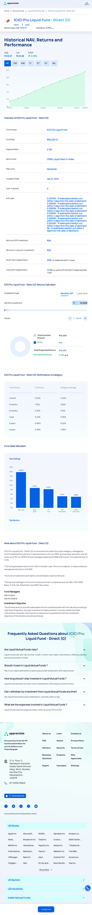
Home (6, 11)
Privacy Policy (77, 740)
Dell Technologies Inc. (29, 863)
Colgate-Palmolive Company (12, 863)
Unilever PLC (59, 857)
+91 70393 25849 (17, 782)
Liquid (27, 25)
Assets (60, 740)
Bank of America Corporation (28, 857)
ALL (54, 63)
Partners (46, 747)
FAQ (44, 740)
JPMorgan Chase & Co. (13, 857)
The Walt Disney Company (73, 851)
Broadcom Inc (29, 839)
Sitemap (75, 765)
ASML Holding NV (75, 839)
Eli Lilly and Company (43, 863)
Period (7, 318)
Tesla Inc (42, 839)
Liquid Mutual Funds (36, 11)
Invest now (46, 909)
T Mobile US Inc (74, 845)
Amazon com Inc (74, 833)
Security (61, 747)
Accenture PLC (73, 857)
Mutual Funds (18, 11)
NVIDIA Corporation (44, 833)
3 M (15, 63)
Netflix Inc (12, 845)
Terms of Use (77, 747)
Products (61, 755)
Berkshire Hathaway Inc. (29, 851)
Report (45, 765)
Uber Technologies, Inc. (44, 857)
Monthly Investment (13, 303)
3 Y (38, 63)
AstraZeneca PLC (29, 845)
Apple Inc (12, 833)
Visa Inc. (42, 851)
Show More (44, 869)
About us (46, 733)
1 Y (30, 63)
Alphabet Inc (59, 833)
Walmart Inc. (59, 851)
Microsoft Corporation (28, 833)
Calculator (61, 765)
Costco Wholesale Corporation (59, 839)
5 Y (46, 63)
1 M (7, 63)
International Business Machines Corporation (14, 851)
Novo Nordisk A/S (59, 863)
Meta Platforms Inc (14, 839)
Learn (59, 733)
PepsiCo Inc (43, 845)
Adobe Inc (58, 845)
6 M (22, 63)
